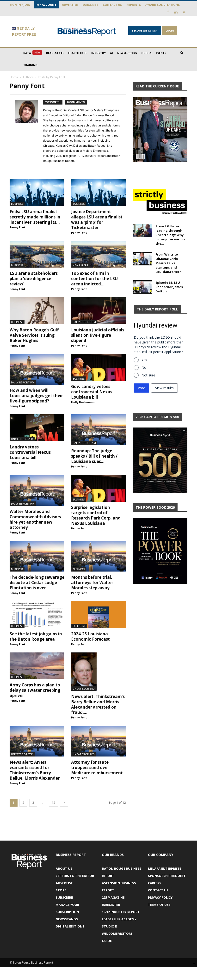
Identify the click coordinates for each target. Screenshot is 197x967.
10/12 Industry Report (121, 912)
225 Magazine (113, 897)
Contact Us (112, 5)
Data (31, 53)
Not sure (148, 375)
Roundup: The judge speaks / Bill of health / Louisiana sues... (94, 456)
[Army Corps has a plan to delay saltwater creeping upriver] (37, 665)
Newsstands (67, 919)
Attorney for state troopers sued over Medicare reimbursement (97, 767)
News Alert (80, 265)
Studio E (109, 926)
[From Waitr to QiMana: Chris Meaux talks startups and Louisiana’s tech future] (142, 258)
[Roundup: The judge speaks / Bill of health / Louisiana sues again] (98, 429)
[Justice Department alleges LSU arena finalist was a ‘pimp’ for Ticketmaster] (98, 192)
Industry (98, 53)
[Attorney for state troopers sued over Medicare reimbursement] (98, 741)
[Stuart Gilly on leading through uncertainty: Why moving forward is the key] (142, 230)
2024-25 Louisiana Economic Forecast (90, 636)
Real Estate (55, 53)
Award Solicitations (162, 5)
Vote (141, 388)
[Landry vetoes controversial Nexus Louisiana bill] (37, 427)
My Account (46, 5)
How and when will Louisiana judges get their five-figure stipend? (36, 396)
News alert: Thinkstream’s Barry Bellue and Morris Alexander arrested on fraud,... (98, 704)
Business (17, 203)
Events (161, 53)
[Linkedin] (175, 12)
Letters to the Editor (75, 876)
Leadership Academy (119, 919)
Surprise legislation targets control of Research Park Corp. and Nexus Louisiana (96, 515)
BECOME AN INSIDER (144, 30)
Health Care (77, 53)
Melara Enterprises (164, 868)
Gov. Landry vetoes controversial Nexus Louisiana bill (91, 392)
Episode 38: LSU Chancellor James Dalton (169, 286)
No (144, 367)
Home (14, 77)
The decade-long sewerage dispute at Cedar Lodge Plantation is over (37, 582)
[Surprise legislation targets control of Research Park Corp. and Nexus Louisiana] (98, 488)
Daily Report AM (84, 443)
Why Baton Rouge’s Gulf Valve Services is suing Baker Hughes (34, 335)
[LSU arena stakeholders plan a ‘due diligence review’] (37, 254)
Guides (146, 53)
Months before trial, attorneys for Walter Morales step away (92, 582)
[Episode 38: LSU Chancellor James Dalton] (142, 287)
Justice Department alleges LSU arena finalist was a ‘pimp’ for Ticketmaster (97, 219)
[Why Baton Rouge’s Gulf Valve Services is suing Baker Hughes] (37, 310)
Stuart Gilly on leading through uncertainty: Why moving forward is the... (170, 235)
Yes (144, 359)
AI (111, 53)
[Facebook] (168, 12)
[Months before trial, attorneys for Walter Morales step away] (98, 556)
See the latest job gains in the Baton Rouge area (36, 636)
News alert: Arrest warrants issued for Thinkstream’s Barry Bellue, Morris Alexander (35, 770)
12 (53, 803)
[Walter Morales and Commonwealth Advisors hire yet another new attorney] (37, 490)
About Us (64, 868)
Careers (154, 883)
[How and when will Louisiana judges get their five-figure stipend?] (37, 369)
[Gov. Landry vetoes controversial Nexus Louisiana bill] (98, 367)
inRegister (111, 904)
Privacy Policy (160, 897)
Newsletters (127, 53)
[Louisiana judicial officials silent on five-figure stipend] (98, 310)
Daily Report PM (84, 322)
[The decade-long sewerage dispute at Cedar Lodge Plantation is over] (37, 556)
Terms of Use (159, 904)
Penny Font (17, 227)
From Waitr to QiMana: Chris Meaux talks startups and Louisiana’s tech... (170, 263)
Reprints (133, 5)
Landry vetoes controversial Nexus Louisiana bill (30, 452)
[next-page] (64, 803)
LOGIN (170, 30)
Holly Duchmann (83, 402)
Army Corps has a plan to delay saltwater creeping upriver (35, 690)
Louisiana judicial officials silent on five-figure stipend (97, 335)
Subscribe (90, 5)
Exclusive (79, 626)
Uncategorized (22, 439)
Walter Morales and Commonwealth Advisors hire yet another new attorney (35, 519)
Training (30, 65)
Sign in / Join (20, 5)
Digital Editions (70, 926)
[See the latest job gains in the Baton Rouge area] (37, 614)
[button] (181, 53)
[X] (183, 12)
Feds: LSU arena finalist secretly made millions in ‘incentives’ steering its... (35, 217)
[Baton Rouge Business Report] (87, 32)
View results (164, 388)
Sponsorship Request (167, 876)
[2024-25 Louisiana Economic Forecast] (98, 614)
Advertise (70, 5)
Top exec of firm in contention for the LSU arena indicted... (94, 278)
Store (61, 890)
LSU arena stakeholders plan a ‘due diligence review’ (34, 278)
